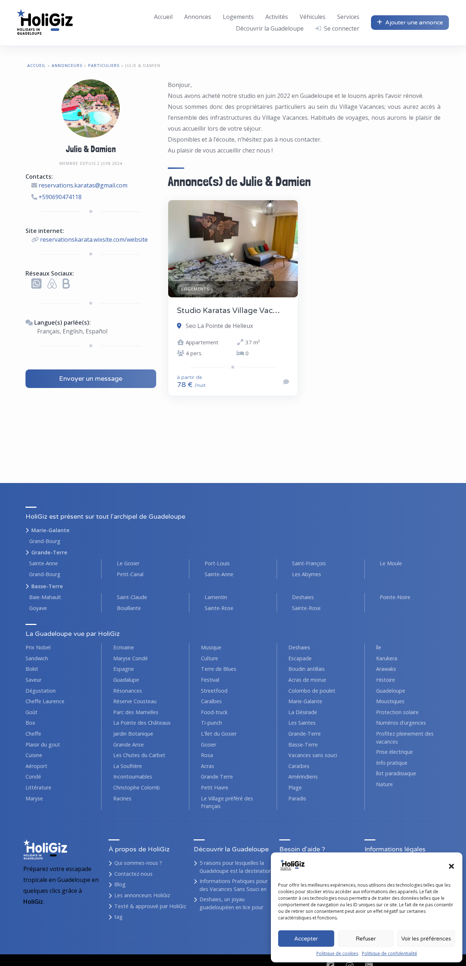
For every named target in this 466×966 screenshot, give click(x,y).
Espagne (123, 668)
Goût (31, 712)
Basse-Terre (47, 586)
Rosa (207, 755)
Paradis (297, 798)
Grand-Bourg (44, 541)
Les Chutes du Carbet (139, 755)
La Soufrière (127, 766)
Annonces (197, 17)
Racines (122, 798)
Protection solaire (397, 712)
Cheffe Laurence (44, 701)
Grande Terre (217, 776)
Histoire (385, 679)
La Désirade (302, 712)
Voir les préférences (426, 938)
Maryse (34, 798)
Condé (33, 776)
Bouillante (129, 608)
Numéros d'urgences (401, 722)
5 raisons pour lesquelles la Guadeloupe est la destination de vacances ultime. (236, 870)
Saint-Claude (132, 597)
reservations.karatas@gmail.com (83, 185)
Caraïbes (298, 766)
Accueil (163, 17)
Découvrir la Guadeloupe (270, 28)
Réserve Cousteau (135, 701)
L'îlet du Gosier (219, 733)
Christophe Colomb (136, 787)
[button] (451, 866)
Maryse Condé (130, 658)
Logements (238, 17)
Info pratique (391, 762)
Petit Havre (214, 787)
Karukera (386, 658)
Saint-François (309, 563)
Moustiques (390, 701)
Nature (384, 784)
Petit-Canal (130, 574)
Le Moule (391, 563)
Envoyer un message (90, 379)
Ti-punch (211, 722)
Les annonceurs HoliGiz (142, 895)
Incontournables (132, 776)
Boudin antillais (306, 668)
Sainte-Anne (43, 563)
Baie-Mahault (45, 597)
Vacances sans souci (312, 755)
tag (118, 916)
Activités (276, 17)
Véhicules (312, 17)
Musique (211, 647)
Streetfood (214, 690)
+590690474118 (60, 197)
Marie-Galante (50, 530)
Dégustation (40, 690)
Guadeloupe (390, 690)
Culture (209, 658)
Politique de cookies (337, 953)
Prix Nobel (38, 647)
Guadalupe (126, 679)
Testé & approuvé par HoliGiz (150, 906)
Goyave (38, 608)
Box (30, 722)
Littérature (38, 787)
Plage (295, 787)
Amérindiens (303, 776)
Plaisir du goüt (42, 744)
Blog (120, 884)
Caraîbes (211, 701)
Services (348, 17)
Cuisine (33, 755)
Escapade (300, 658)
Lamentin (216, 597)
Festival (210, 679)
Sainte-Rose (219, 608)
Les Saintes (302, 722)
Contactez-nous (133, 873)
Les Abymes (306, 574)
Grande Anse (128, 744)
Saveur (33, 679)
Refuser (366, 938)
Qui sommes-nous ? (138, 862)
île (378, 647)
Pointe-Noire (395, 597)
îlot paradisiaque (396, 773)
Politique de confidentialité (389, 953)
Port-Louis (217, 563)
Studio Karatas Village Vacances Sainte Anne (258, 310)
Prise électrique (394, 751)
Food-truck (214, 712)
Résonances (127, 690)
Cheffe (33, 733)
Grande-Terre (49, 552)
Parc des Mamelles (135, 712)
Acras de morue (307, 679)
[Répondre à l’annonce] (286, 381)
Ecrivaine (123, 647)
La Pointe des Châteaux (142, 722)
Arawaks (386, 668)
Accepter (306, 938)
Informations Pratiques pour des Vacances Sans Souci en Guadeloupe (234, 889)
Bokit (31, 668)
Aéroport (36, 766)
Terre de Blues (218, 668)
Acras (207, 766)
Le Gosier (128, 563)
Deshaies (303, 597)
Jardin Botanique (133, 733)
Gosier (208, 744)
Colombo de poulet (311, 690)
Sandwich (36, 658)
